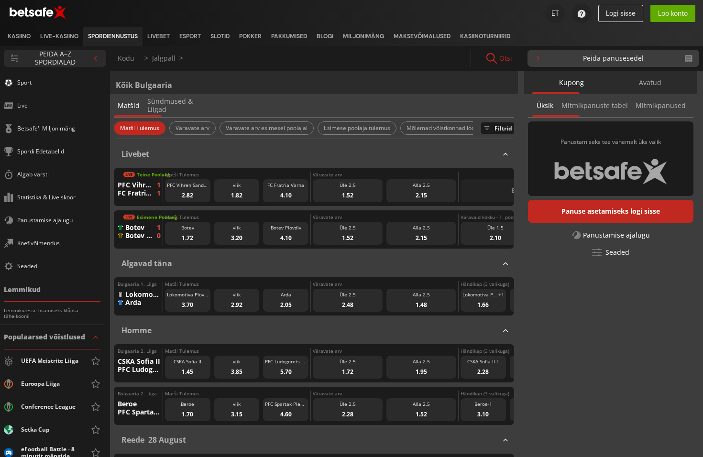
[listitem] (19, 36)
